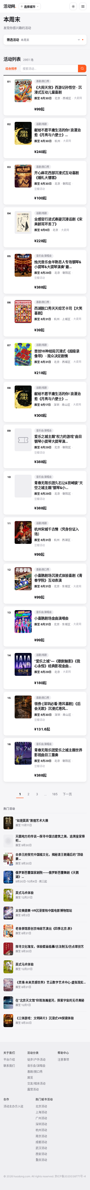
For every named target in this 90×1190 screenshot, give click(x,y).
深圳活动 (41, 1124)
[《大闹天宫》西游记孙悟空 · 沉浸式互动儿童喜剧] (45, 95)
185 (55, 794)
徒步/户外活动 (36, 1059)
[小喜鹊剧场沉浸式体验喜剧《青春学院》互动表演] (45, 584)
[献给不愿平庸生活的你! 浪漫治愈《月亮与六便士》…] (45, 138)
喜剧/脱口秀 (35, 1071)
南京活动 (41, 1136)
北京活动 (41, 1106)
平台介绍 (9, 1059)
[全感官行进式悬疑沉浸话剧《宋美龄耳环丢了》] (45, 227)
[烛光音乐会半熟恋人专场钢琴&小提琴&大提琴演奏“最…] (45, 272)
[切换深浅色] (73, 6)
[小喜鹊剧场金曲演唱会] (45, 626)
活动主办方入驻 (13, 1106)
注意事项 (63, 1059)
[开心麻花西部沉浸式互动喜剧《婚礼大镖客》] (45, 182)
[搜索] (82, 68)
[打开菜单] (83, 6)
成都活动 (41, 1142)
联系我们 (9, 1065)
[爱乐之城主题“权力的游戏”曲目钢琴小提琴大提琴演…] (45, 446)
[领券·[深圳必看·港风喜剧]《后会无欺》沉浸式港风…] (45, 713)
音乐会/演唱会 (36, 1065)
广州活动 (41, 1118)
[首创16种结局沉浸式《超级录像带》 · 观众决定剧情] (45, 359)
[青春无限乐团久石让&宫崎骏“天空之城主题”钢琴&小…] (45, 492)
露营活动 (33, 1089)
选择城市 (29, 6)
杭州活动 (41, 1130)
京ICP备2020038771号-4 (70, 1176)
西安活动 (41, 1154)
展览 (30, 1077)
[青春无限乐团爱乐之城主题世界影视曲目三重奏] (45, 760)
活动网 (9, 6)
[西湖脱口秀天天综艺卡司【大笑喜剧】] (45, 316)
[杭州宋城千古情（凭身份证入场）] (45, 539)
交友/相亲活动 (36, 1083)
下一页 (67, 794)
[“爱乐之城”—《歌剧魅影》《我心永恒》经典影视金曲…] (45, 669)
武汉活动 (41, 1148)
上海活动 (41, 1112)
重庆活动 (41, 1159)
